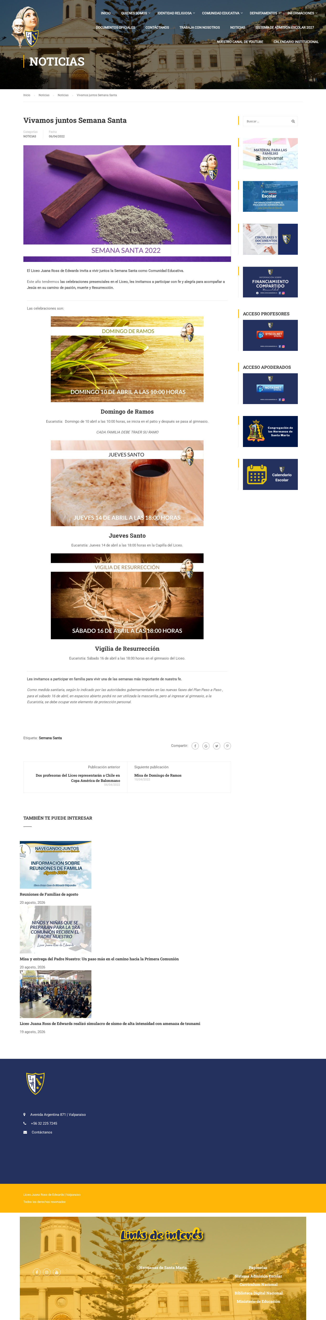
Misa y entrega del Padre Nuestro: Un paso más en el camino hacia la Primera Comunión (99, 958)
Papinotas (258, 1267)
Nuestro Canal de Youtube (240, 42)
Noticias (237, 27)
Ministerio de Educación (258, 1301)
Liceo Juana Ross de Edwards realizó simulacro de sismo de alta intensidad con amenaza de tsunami (110, 1023)
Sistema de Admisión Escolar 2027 (285, 27)
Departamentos (263, 13)
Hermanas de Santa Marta (163, 1267)
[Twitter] (216, 745)
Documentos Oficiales (115, 27)
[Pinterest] (227, 745)
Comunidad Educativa (220, 13)
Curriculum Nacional (259, 1284)
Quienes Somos (134, 13)
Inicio (106, 13)
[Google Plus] (206, 745)
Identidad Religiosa (175, 13)
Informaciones (301, 13)
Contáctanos (157, 27)
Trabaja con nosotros (199, 27)
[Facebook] (195, 745)
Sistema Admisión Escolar (258, 1275)
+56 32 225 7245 (44, 1123)
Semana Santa (50, 738)
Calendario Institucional (296, 42)
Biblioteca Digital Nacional (259, 1292)
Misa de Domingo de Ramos (158, 775)
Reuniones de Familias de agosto (49, 894)
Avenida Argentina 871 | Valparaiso (58, 1114)
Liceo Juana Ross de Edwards (43, 1194)
